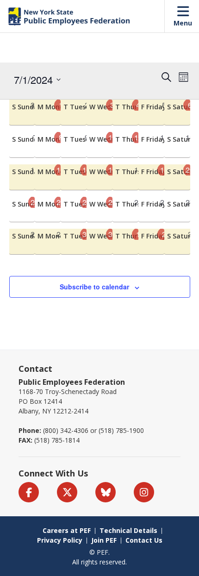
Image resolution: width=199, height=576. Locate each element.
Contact (35, 368)
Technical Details (128, 530)
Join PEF (104, 540)
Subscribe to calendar (94, 286)
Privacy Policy (59, 540)
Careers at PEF (67, 530)
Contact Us (143, 540)
